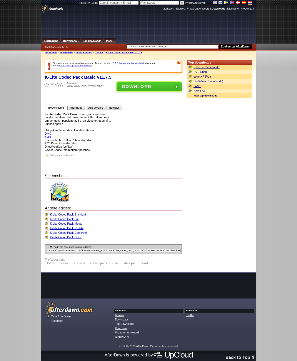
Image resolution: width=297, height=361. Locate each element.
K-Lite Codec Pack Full (64, 219)
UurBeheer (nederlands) (208, 81)
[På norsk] (232, 3)
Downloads (66, 52)
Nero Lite (199, 91)
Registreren (84, 3)
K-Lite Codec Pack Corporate (68, 232)
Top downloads (199, 62)
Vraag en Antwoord (198, 8)
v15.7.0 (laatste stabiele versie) (126, 63)
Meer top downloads (205, 95)
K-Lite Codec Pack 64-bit (66, 237)
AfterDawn (168, 8)
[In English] (215, 3)
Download (136, 86)
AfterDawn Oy (145, 346)
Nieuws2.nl (247, 8)
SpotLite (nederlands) (207, 67)
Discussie (233, 8)
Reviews (114, 107)
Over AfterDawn (61, 316)
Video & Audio (84, 52)
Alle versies (95, 107)
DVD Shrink (201, 72)
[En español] (244, 3)
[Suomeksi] (221, 3)
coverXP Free (202, 76)
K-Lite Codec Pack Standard (68, 214)
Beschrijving (56, 107)
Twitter (190, 315)
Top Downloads (124, 323)
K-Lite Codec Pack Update (66, 228)
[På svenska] (226, 3)
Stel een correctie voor (62, 155)
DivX (48, 133)
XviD (48, 137)
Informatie (76, 107)
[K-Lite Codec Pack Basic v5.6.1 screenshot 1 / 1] (60, 202)
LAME (197, 86)
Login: (95, 3)
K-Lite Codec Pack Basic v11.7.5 (124, 52)
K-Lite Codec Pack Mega (66, 223)
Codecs (99, 52)
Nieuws (180, 8)
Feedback (57, 320)
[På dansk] (238, 3)
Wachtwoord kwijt (195, 3)
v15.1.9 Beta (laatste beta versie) (75, 65)
